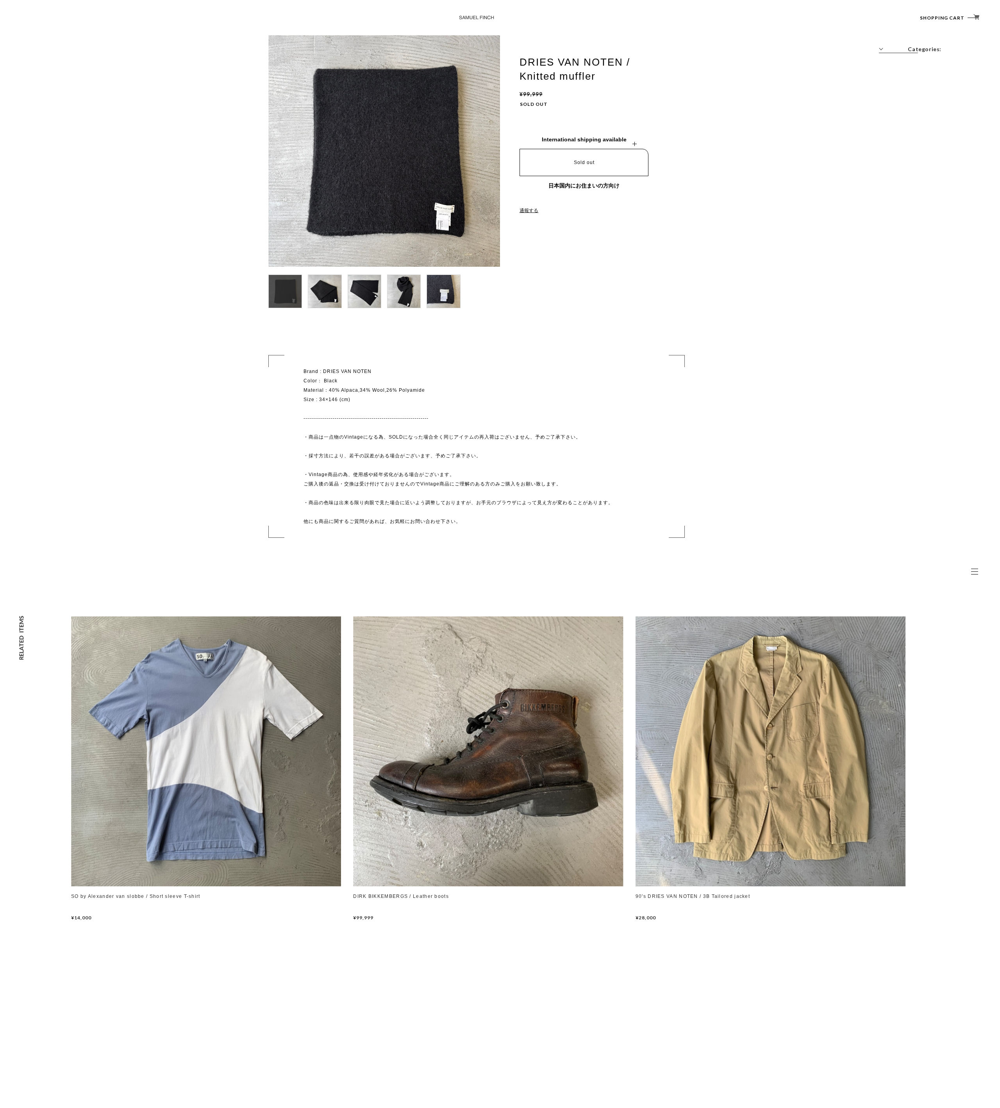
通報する (529, 210)
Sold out (584, 162)
